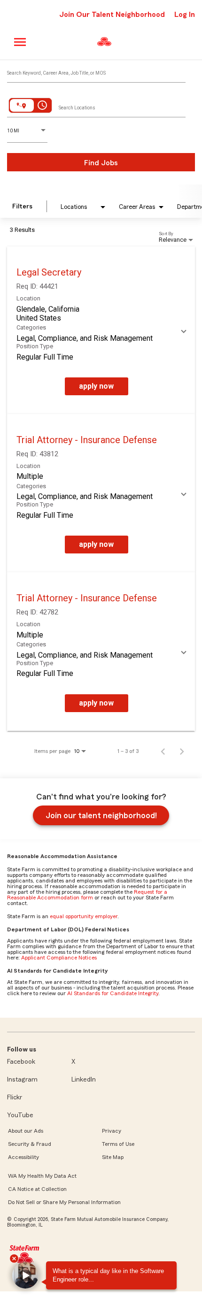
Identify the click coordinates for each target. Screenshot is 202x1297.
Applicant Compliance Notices (59, 957)
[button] (25, 1275)
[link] (101, 330)
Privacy (111, 1131)
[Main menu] (20, 42)
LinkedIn (83, 1079)
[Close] (14, 1258)
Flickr (14, 1097)
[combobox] (96, 71)
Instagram (22, 1079)
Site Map (113, 1157)
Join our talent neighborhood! (101, 815)
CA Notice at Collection (37, 1189)
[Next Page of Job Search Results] (181, 751)
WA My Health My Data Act (42, 1176)
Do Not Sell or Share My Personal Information (64, 1202)
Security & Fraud (29, 1144)
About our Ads (25, 1131)
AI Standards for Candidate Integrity (112, 993)
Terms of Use (118, 1144)
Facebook (21, 1062)
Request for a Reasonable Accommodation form (87, 894)
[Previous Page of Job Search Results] (163, 751)
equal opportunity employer (83, 916)
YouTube (20, 1115)
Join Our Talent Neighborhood (112, 14)
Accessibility (23, 1157)
